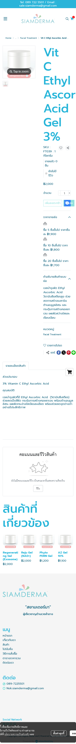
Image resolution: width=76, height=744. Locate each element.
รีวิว (38, 488)
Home (8, 38)
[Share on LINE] (73, 352)
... (15, 38)
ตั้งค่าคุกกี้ (58, 733)
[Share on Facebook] (59, 352)
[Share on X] (64, 352)
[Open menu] (5, 18)
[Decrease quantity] (59, 193)
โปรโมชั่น (8, 649)
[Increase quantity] (69, 193)
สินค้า (6, 645)
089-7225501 (15, 684)
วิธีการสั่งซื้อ (10, 654)
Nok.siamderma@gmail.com (25, 688)
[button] (67, 18)
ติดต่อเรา (8, 663)
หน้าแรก (7, 636)
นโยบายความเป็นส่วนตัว (16, 734)
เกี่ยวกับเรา (9, 640)
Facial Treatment (28, 38)
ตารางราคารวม (12, 658)
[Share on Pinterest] (68, 352)
